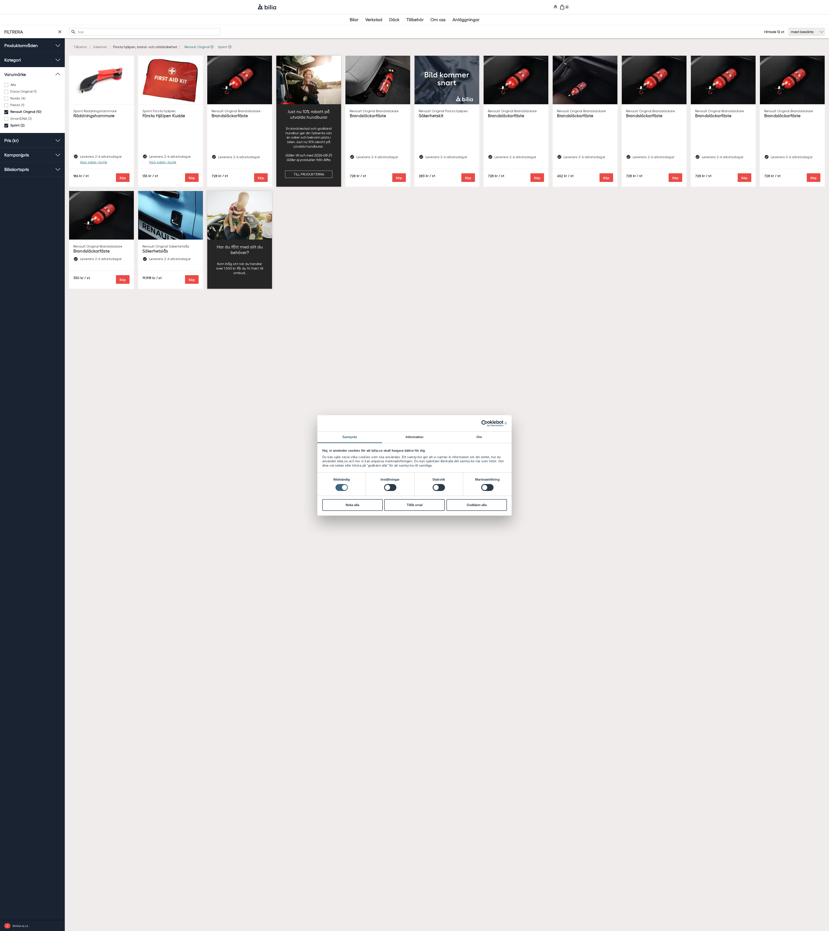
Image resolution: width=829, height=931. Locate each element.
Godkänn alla (477, 505)
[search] (144, 31)
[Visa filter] (60, 32)
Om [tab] (479, 437)
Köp (123, 178)
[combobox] (144, 31)
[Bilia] (267, 7)
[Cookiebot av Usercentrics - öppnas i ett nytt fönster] (488, 423)
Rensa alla (20, 925)
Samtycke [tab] (349, 437)
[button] (199, 47)
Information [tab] (414, 437)
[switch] (390, 487)
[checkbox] (32, 84)
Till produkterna (308, 174)
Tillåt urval (414, 505)
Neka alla (352, 505)
